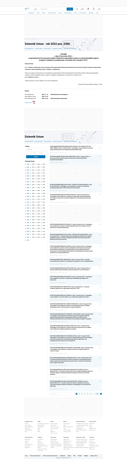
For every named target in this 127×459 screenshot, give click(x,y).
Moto (75, 12)
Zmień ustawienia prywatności (50, 455)
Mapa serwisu (93, 455)
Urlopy (39, 428)
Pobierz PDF (28, 102)
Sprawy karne (53, 425)
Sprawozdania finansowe (81, 429)
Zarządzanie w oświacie (43, 445)
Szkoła (39, 441)
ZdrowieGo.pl (92, 439)
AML (77, 431)
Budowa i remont (92, 428)
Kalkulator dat (66, 439)
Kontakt (80, 455)
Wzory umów (92, 444)
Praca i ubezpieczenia (68, 426)
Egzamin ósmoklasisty (42, 449)
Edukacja (91, 12)
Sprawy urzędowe (54, 428)
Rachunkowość (28, 425)
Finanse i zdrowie (67, 431)
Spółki (65, 425)
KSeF (97, 12)
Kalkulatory (66, 437)
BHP (39, 429)
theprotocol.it (92, 447)
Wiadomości (91, 423)
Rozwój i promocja (28, 444)
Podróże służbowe (80, 444)
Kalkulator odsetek (67, 444)
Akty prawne (53, 437)
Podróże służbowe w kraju (81, 439)
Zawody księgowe (28, 429)
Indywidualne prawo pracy (43, 423)
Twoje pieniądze (68, 12)
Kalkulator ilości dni (68, 441)
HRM (39, 431)
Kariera (69, 455)
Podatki (26, 423)
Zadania (26, 442)
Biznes (43, 12)
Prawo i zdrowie (54, 433)
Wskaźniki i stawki (80, 437)
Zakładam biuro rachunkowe (82, 423)
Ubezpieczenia (41, 426)
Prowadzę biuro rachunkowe (82, 425)
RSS (74, 455)
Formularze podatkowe (94, 445)
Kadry (38, 12)
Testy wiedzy (40, 450)
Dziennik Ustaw (35, 38)
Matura (39, 447)
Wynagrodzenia (41, 425)
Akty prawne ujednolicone (56, 445)
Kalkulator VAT (67, 442)
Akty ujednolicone (29, 48)
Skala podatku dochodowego (82, 447)
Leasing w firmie (67, 429)
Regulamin (62, 455)
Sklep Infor (53, 431)
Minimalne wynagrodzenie (81, 441)
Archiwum (91, 441)
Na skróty (91, 437)
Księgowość (31, 12)
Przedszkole (40, 439)
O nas (26, 455)
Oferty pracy (91, 449)
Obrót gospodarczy (29, 426)
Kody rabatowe (92, 442)
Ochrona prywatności (35, 455)
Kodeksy (52, 447)
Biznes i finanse (67, 423)
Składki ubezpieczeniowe (81, 442)
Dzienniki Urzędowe (57, 48)
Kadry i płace (27, 445)
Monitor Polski (47, 48)
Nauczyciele (40, 442)
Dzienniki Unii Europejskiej (70, 48)
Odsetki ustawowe (80, 445)
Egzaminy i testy (41, 444)
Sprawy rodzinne (54, 423)
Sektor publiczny (52, 12)
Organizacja (27, 439)
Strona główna (28, 38)
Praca (52, 429)
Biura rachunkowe (80, 421)
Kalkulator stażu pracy (68, 445)
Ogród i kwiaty (92, 429)
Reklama (86, 455)
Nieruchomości (82, 12)
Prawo (59, 12)
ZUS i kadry (27, 428)
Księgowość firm (29, 421)
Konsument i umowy (55, 426)
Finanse (91, 426)
